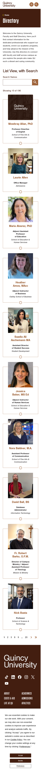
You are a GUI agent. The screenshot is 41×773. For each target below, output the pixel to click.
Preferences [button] (24, 746)
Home (7, 15)
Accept (20, 755)
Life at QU (8, 703)
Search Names (10, 77)
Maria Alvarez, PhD (20, 226)
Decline (20, 760)
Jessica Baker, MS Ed (20, 393)
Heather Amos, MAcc (20, 284)
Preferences (20, 766)
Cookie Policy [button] (16, 740)
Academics (27, 693)
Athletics (26, 703)
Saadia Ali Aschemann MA (20, 338)
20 (26, 637)
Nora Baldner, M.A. (20, 448)
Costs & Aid (9, 698)
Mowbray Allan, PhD (20, 124)
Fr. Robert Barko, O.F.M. (20, 555)
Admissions (27, 698)
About (7, 693)
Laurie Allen (20, 177)
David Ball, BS (20, 502)
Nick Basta (20, 613)
